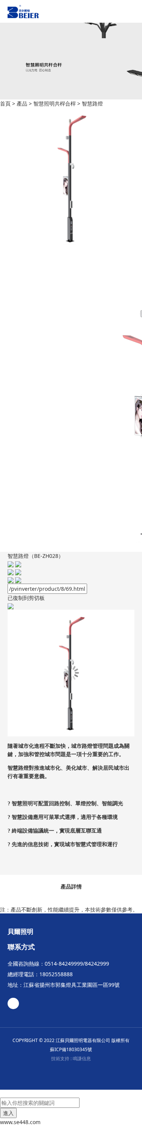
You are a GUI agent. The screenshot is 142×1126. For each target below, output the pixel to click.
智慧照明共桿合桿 (54, 103)
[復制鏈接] (14, 579)
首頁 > (8, 103)
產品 (22, 103)
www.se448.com (20, 1122)
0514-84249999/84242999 (77, 963)
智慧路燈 (92, 103)
